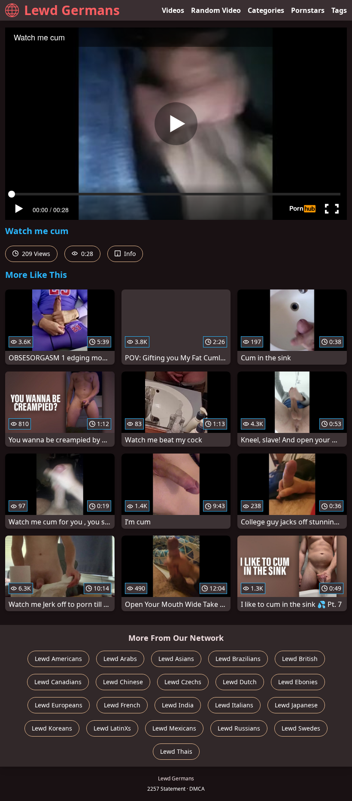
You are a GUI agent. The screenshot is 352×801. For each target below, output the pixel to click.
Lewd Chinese (123, 682)
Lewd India (178, 705)
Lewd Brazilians (238, 659)
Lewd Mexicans (174, 728)
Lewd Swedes (301, 728)
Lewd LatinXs (112, 728)
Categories (266, 10)
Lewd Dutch (240, 682)
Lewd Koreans (52, 728)
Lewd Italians (234, 705)
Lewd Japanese (296, 705)
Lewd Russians (239, 728)
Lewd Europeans (58, 705)
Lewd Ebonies (298, 682)
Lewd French (122, 705)
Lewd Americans (58, 659)
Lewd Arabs (120, 659)
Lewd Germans (72, 10)
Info (129, 254)
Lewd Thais (176, 751)
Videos (173, 10)
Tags (339, 10)
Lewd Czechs (182, 682)
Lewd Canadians (58, 682)
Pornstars (308, 10)
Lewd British (300, 659)
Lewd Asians (176, 659)
